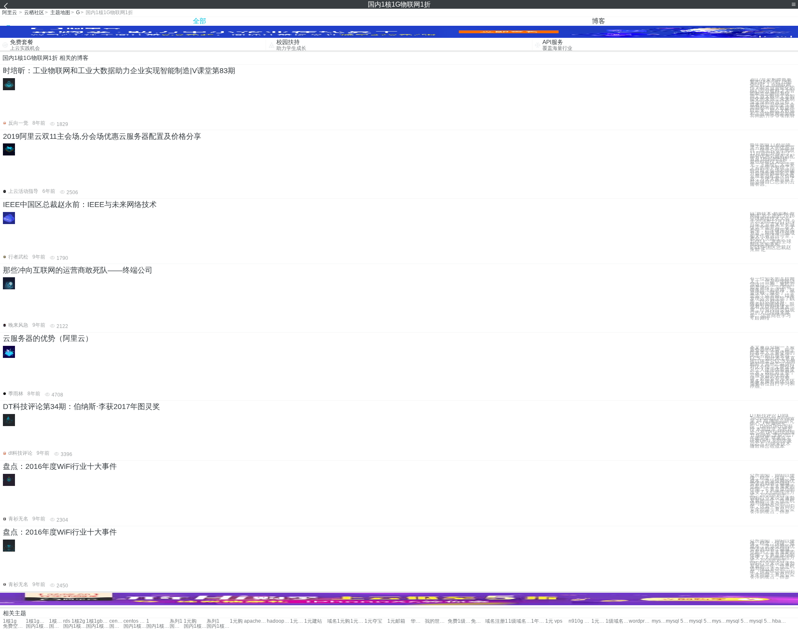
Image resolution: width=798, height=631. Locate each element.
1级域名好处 (519, 621)
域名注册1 (496, 621)
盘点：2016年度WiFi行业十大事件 (60, 466)
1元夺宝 (373, 621)
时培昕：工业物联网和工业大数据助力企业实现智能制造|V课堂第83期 (119, 71)
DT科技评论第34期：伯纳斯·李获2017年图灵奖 (81, 406)
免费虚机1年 (478, 621)
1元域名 (297, 621)
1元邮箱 (357, 621)
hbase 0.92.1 (779, 621)
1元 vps (553, 621)
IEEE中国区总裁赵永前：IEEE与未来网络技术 (80, 204)
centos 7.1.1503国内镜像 (134, 621)
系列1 (176, 621)
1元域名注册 (598, 621)
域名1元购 (338, 621)
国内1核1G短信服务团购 (74, 626)
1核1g (10, 621)
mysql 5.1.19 (719, 621)
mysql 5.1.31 (677, 621)
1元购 (190, 621)
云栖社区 (34, 12)
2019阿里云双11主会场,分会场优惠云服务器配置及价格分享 (102, 136)
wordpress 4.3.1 (640, 621)
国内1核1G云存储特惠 (116, 626)
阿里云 (9, 12)
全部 (199, 21)
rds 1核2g (74, 621)
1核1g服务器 (37, 621)
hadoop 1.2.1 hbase (278, 621)
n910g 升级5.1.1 (580, 621)
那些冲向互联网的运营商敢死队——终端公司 (78, 270)
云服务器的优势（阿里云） (48, 338)
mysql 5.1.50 (737, 621)
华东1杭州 (418, 621)
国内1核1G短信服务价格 (218, 626)
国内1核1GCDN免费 (195, 626)
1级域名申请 (617, 621)
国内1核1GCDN (56, 626)
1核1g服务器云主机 (56, 621)
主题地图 (60, 12)
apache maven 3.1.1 (255, 621)
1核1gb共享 (97, 621)
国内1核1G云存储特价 (177, 626)
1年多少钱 (538, 621)
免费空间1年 (14, 626)
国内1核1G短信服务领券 (37, 626)
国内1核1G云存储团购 (97, 626)
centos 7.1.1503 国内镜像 (116, 621)
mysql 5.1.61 (760, 621)
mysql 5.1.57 (700, 621)
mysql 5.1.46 (659, 621)
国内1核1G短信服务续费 (157, 626)
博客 (598, 21)
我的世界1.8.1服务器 (436, 621)
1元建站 (313, 621)
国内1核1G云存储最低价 (134, 626)
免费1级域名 (459, 621)
